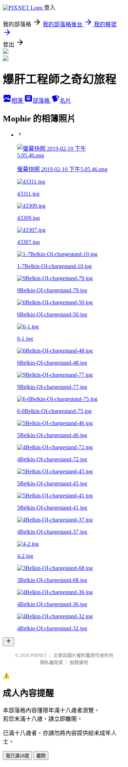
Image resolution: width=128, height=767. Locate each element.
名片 (65, 101)
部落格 (42, 101)
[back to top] (8, 641)
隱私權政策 (51, 662)
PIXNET (39, 655)
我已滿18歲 (17, 755)
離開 (41, 755)
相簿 (17, 101)
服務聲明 (79, 662)
